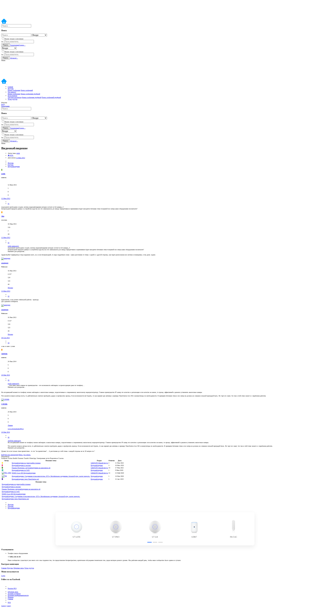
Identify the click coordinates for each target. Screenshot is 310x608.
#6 (8, 437)
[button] (3, 60)
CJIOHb (4, 404)
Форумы (10, 568)
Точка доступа (29, 568)
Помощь (11, 597)
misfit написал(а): (13, 383)
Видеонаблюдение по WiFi (21, 470)
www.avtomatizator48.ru (16, 429)
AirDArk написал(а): (14, 441)
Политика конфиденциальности (18, 595)
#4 (8, 343)
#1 (8, 203)
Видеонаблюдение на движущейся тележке (26, 463)
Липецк (10, 425)
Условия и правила (14, 593)
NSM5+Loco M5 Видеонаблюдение (24, 473)
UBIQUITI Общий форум (99, 463)
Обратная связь (18, 568)
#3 (8, 296)
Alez (2, 216)
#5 (8, 380)
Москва (10, 288)
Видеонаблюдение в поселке (21, 465)
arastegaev (4, 263)
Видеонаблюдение (97, 465)
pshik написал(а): (13, 246)
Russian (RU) (12, 588)
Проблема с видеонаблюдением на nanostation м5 (31, 468)
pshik (18, 153)
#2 (8, 243)
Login (3, 576)
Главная (4, 568)
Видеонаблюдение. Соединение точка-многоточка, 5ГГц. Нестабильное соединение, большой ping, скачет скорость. (51, 476)
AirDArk (4, 354)
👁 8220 (11, 155)
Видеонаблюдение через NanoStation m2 (25, 479)
